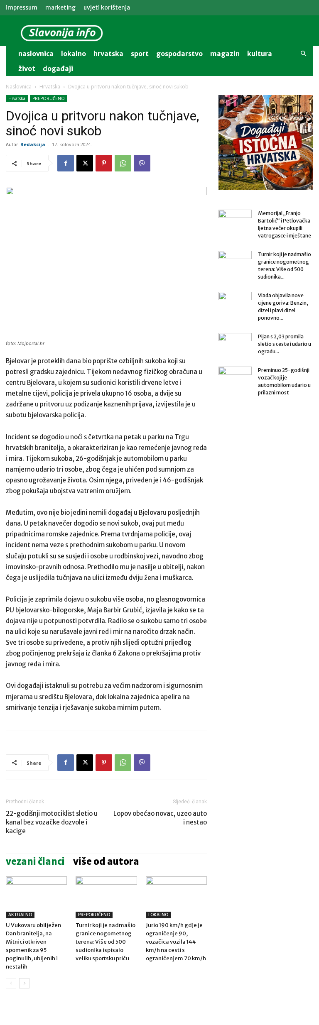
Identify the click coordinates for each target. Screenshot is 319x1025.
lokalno (73, 53)
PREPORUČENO (48, 98)
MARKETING (60, 7)
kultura (259, 53)
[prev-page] (11, 983)
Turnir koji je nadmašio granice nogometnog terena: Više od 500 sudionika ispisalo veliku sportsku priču (105, 942)
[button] (303, 54)
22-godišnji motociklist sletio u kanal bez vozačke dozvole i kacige (52, 822)
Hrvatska (108, 53)
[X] (84, 163)
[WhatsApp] (123, 163)
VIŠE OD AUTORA (106, 861)
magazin (225, 53)
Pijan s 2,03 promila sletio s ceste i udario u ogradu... (284, 344)
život (26, 68)
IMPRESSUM (21, 7)
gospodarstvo (179, 53)
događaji (58, 68)
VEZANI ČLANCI (35, 861)
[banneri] (265, 142)
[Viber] (142, 163)
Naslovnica (19, 86)
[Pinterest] (104, 163)
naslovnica (36, 53)
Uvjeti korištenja (106, 7)
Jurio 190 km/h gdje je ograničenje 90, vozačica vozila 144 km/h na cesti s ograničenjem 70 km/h (176, 942)
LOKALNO (158, 914)
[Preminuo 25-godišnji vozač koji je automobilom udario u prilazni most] (235, 378)
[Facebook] (65, 163)
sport (140, 53)
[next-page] (24, 983)
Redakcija (32, 144)
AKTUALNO (20, 914)
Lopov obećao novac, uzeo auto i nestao (160, 818)
